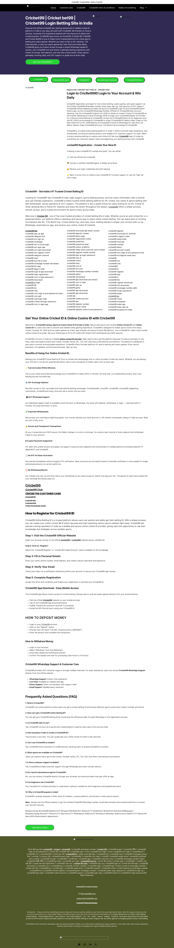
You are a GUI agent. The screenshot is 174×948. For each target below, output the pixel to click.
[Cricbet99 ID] (134, 42)
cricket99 (76, 540)
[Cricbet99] (107, 41)
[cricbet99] (45, 127)
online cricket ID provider (71, 339)
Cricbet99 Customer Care (43, 493)
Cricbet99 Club (34, 489)
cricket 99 (102, 849)
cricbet (57, 849)
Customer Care (66, 8)
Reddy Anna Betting (127, 8)
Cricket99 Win (30, 500)
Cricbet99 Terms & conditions (102, 8)
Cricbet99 (81, 8)
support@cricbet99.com (87, 898)
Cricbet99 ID (84, 80)
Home (53, 8)
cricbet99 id (71, 854)
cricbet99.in (30, 282)
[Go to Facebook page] (80, 944)
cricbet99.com (89, 894)
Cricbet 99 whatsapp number (35, 506)
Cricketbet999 (30, 503)
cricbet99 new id (88, 861)
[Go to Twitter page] (96, 944)
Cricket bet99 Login (61, 80)
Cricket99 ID (30, 497)
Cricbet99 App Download (107, 80)
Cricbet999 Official (134, 80)
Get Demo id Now (39, 828)
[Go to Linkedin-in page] (91, 944)
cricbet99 (47, 849)
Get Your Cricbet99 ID (42, 62)
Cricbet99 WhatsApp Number (87, 903)
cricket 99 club (80, 863)
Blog (142, 8)
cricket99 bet (31, 231)
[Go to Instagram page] (86, 944)
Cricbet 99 (42, 216)
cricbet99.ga (113, 296)
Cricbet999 (38, 79)
